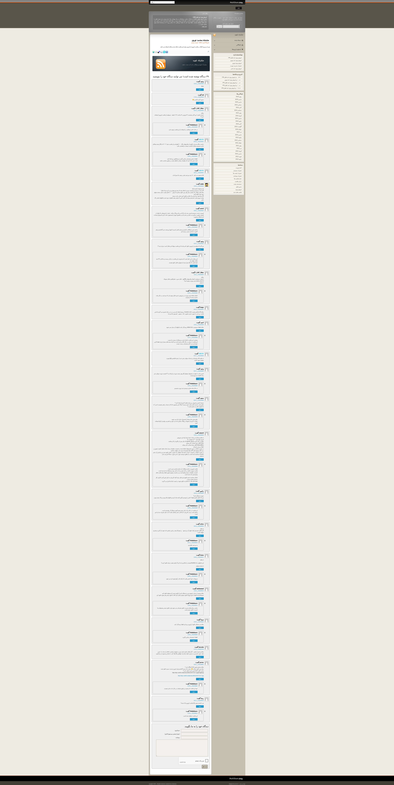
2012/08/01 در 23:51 (199, 664)
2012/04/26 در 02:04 (193, 293)
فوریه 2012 (239, 156)
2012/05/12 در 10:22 (199, 590)
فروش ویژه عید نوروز (236, 60)
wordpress (174, 783)
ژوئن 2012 (239, 145)
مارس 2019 (238, 99)
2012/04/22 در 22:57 (199, 243)
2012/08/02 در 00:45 (193, 686)
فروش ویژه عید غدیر (236, 68)
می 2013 (239, 132)
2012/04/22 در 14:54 (199, 186)
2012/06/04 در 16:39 (193, 634)
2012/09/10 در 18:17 (199, 700)
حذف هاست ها (238, 178)
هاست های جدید (237, 192)
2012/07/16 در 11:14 (199, 649)
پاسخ (200, 89)
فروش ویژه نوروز (202, 17)
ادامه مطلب (204, 24)
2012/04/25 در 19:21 (199, 274)
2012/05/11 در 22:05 (199, 557)
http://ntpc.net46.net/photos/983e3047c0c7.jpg (191, 675)
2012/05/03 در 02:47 (199, 355)
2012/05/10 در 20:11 (193, 542)
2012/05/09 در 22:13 (193, 466)
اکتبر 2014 (239, 107)
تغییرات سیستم (238, 170)
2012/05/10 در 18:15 (199, 526)
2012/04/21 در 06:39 (199, 141)
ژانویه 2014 (239, 121)
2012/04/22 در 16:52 (199, 210)
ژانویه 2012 (239, 159)
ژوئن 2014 (239, 113)
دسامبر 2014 (238, 104)
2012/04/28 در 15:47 (193, 337)
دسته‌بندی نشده (238, 184)
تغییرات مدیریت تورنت (236, 65)
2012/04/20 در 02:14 (199, 110)
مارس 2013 (238, 134)
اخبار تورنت (239, 167)
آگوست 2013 (238, 126)
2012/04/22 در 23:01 (193, 256)
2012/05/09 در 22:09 (193, 507)
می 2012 (239, 148)
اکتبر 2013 (239, 124)
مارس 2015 (238, 102)
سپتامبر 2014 (238, 110)
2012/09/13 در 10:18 (193, 713)
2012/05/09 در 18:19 (199, 493)
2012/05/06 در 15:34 (193, 416)
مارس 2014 (238, 118)
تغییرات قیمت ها (237, 173)
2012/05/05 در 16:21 (193, 385)
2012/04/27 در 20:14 (199, 309)
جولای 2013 (238, 129)
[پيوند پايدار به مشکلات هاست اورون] (200, 40)
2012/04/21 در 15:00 (193, 156)
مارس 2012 (238, 153)
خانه (239, 8)
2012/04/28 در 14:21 (199, 324)
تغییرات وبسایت (237, 176)
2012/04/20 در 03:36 (193, 127)
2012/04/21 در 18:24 (199, 172)
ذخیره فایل (239, 187)
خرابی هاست (238, 181)
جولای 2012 (238, 143)
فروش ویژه (238, 189)
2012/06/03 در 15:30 (199, 621)
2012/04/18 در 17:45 (199, 97)
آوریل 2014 (239, 115)
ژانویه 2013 (239, 137)
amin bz (236, 783)
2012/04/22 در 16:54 (193, 227)
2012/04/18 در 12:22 (199, 83)
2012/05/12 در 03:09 (193, 576)
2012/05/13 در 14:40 (193, 605)
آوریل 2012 (239, 151)
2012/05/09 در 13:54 (199, 435)
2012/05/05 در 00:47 (199, 371)
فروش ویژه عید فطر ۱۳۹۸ (235, 57)
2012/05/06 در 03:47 (199, 400)
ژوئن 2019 (239, 96)
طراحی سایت (242, 783)
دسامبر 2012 (238, 140)
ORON (201, 139)
